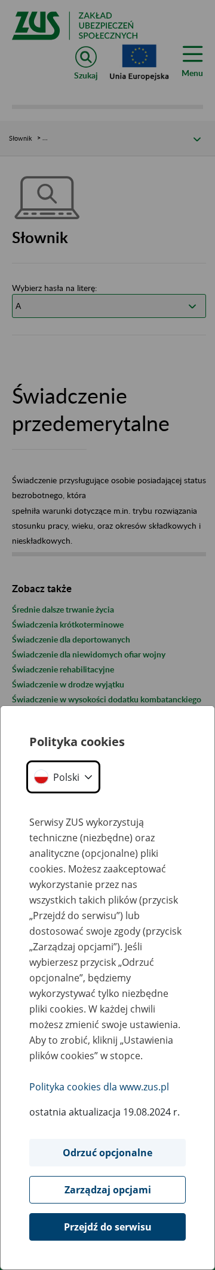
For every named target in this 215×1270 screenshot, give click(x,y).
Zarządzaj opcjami (107, 1189)
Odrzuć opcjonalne (107, 1152)
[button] (63, 776)
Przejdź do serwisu (108, 1226)
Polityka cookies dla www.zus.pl (99, 1086)
